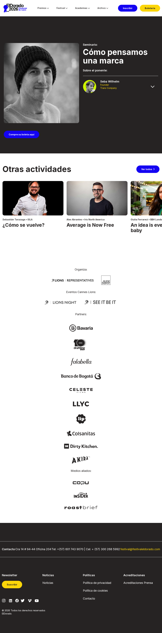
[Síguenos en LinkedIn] (10, 600)
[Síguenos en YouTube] (37, 600)
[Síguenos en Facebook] (17, 600)
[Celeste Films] (81, 390)
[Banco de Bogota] (81, 376)
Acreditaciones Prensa (138, 582)
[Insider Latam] (81, 495)
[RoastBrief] (81, 507)
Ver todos (146, 169)
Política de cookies (95, 590)
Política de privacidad (97, 582)
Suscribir (12, 584)
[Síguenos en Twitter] (23, 600)
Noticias (47, 582)
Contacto (89, 598)
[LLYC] (81, 403)
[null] (106, 279)
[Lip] (81, 418)
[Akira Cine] (81, 459)
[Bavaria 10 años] (81, 344)
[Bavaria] (81, 327)
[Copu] (81, 483)
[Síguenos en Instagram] (4, 600)
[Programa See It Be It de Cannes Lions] (100, 302)
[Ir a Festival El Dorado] (15, 8)
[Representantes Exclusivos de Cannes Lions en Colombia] (73, 280)
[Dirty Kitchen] (81, 446)
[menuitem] (41, 8)
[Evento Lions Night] (60, 302)
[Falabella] (81, 361)
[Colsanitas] (80, 433)
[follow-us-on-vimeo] (29, 600)
